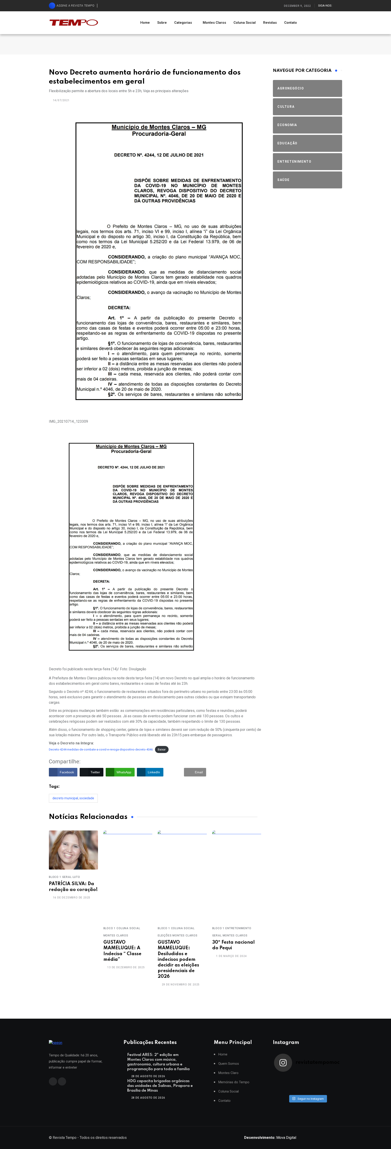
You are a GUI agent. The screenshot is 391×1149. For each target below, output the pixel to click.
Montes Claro (228, 1073)
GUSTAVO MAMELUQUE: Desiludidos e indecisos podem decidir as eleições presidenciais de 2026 (178, 959)
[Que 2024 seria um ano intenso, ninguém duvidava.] (299, 1090)
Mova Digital (270, 1137)
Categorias (183, 23)
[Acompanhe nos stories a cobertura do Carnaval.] (332, 1090)
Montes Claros (214, 23)
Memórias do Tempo (233, 1082)
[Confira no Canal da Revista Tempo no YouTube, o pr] (316, 1084)
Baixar (162, 749)
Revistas (270, 23)
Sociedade (86, 798)
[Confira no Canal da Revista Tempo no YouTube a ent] (299, 1078)
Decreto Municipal (65, 798)
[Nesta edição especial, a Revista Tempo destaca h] (282, 1078)
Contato (290, 23)
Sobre (162, 23)
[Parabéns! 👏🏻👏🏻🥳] (316, 1090)
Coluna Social (245, 23)
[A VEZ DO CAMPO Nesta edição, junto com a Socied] (332, 1084)
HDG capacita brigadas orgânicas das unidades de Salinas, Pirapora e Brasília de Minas (160, 1086)
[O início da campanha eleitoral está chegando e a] (332, 1078)
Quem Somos (228, 1063)
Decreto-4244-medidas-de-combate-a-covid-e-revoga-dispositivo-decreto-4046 (101, 749)
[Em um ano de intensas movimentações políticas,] (282, 1090)
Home (145, 23)
